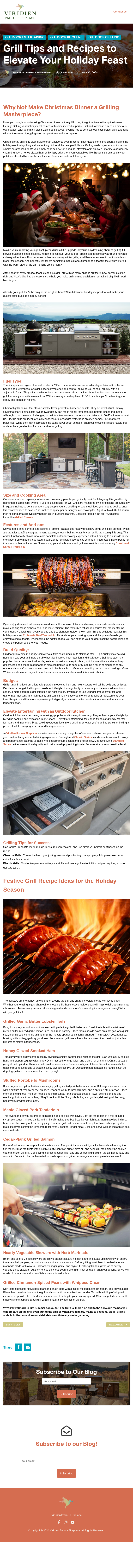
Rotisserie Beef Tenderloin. (39, 635)
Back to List (13, 1324)
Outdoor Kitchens (66, 37)
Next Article (116, 1324)
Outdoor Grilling (103, 37)
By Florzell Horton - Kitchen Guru (32, 72)
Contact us (120, 11)
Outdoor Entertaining (24, 37)
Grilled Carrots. (24, 517)
